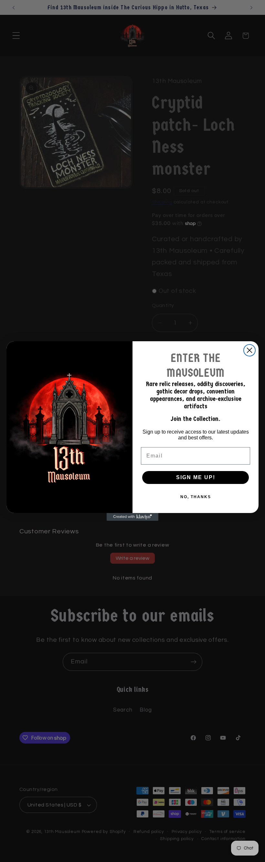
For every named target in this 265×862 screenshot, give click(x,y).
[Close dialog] (249, 350)
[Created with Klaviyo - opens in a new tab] (132, 517)
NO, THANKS (195, 497)
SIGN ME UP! (195, 477)
